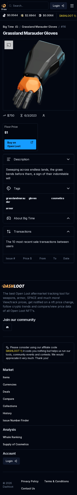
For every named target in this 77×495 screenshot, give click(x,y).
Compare (8, 398)
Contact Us (28, 488)
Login (56, 5)
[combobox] (30, 6)
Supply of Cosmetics (16, 444)
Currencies (9, 384)
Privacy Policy (29, 481)
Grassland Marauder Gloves (39, 26)
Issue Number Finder (16, 420)
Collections (10, 406)
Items (6, 377)
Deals (6, 391)
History (7, 413)
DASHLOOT (66, 15)
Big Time (8, 26)
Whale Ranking (12, 437)
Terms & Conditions (56, 481)
